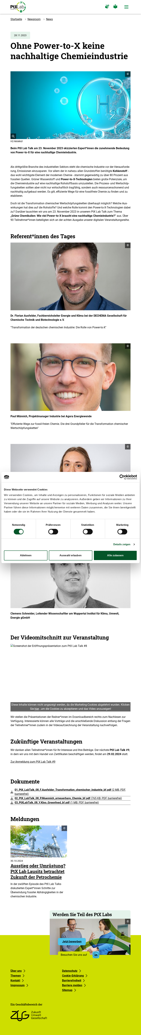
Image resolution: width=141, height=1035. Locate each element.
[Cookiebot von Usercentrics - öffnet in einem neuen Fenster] (122, 477)
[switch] (53, 531)
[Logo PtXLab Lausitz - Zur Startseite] (18, 6)
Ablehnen (26, 555)
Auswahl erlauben (70, 555)
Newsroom (34, 19)
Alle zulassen (115, 555)
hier (37, 708)
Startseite (16, 19)
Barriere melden (72, 985)
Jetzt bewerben (74, 942)
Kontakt (15, 980)
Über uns (16, 970)
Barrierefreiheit (71, 980)
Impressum (17, 985)
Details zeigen (121, 544)
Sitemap (67, 990)
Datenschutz (69, 970)
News (49, 19)
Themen (15, 975)
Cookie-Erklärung (73, 975)
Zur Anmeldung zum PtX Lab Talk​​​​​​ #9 (32, 761)
